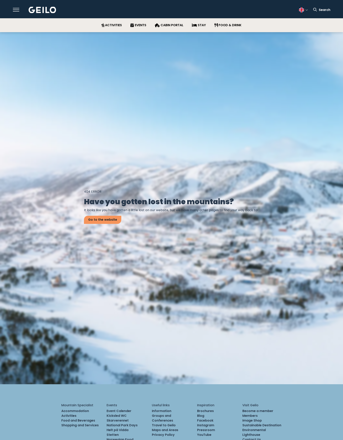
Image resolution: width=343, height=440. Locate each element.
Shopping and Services (80, 425)
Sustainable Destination (261, 425)
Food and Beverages (78, 420)
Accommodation (75, 411)
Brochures (205, 411)
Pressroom (206, 430)
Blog (200, 415)
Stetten (113, 434)
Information (161, 411)
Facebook (205, 420)
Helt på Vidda (117, 430)
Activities (68, 415)
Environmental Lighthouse (254, 432)
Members (250, 415)
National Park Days (122, 425)
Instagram (205, 425)
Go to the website (102, 219)
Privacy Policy (163, 434)
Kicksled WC (117, 415)
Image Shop (252, 420)
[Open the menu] (16, 10)
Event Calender (119, 411)
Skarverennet (118, 420)
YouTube (204, 434)
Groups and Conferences (162, 418)
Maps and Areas (165, 430)
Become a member (257, 411)
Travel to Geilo (164, 425)
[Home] (42, 10)
